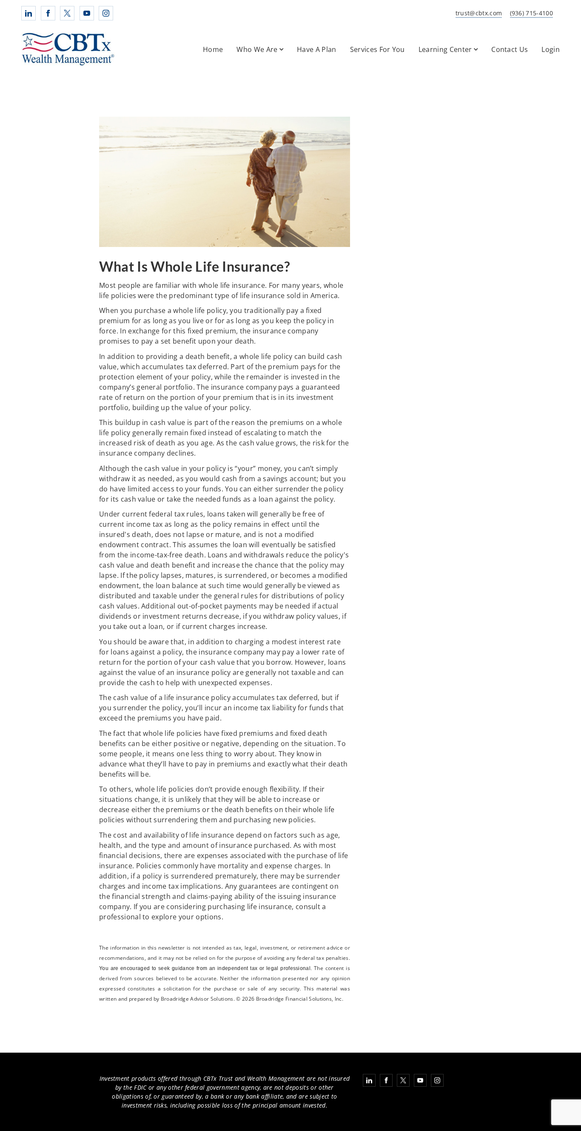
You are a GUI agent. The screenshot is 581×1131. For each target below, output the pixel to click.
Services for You (377, 49)
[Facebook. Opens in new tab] (48, 13)
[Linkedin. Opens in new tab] (28, 13)
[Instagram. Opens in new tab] (106, 13)
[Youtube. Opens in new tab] (87, 13)
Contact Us (509, 49)
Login (550, 49)
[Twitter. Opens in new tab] (67, 13)
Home (213, 49)
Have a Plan (316, 49)
